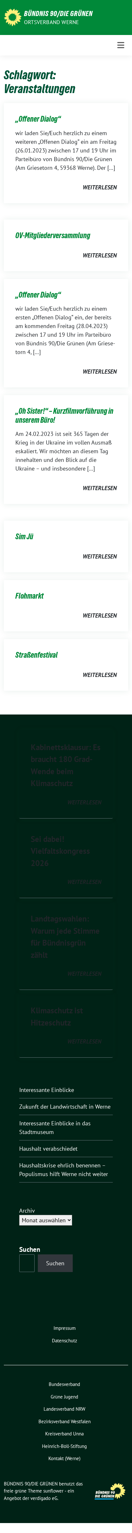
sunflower (53, 1491)
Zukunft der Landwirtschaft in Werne (65, 1106)
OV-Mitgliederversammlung (52, 235)
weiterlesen (100, 187)
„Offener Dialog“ (38, 119)
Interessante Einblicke (46, 1090)
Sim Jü (24, 536)
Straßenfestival (36, 655)
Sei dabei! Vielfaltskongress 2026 (60, 851)
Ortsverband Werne (51, 22)
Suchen (29, 1249)
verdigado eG (43, 1498)
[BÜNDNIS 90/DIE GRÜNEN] (12, 17)
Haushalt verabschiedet (48, 1148)
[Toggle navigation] (120, 45)
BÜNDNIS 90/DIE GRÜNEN (58, 13)
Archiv (27, 1210)
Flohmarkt (29, 596)
